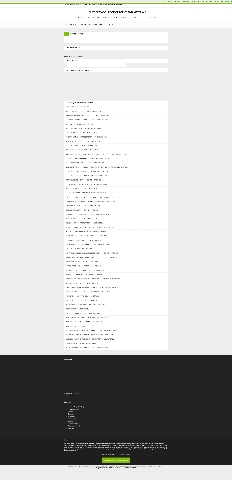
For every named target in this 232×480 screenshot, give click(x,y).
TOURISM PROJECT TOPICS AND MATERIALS (82, 343)
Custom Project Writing (76, 407)
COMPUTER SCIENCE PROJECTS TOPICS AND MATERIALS (86, 176)
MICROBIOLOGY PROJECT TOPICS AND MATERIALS (84, 274)
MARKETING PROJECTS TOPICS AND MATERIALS (83, 261)
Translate (79, 56)
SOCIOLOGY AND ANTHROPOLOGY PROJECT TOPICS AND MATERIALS (90, 335)
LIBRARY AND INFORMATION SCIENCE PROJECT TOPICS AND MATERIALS (92, 253)
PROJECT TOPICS (86, 18)
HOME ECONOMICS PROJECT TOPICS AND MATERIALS (85, 223)
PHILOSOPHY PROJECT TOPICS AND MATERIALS (83, 300)
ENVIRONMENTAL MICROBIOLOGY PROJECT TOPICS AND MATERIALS (90, 201)
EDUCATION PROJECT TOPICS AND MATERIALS (82, 188)
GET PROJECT (97, 18)
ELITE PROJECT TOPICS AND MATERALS (78, 466)
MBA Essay (72, 419)
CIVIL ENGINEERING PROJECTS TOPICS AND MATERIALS (86, 163)
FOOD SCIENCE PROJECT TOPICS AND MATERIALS (84, 206)
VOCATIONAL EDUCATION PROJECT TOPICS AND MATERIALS (87, 347)
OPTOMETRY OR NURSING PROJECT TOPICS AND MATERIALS (88, 292)
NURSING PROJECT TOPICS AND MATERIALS (82, 283)
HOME (77, 18)
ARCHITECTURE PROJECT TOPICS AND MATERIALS (84, 128)
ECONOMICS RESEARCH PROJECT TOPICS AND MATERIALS (87, 184)
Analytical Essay (73, 409)
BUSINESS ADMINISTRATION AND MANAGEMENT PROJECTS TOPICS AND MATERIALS (96, 154)
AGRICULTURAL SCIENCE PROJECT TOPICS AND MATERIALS (87, 120)
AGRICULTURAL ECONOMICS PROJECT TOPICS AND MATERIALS (88, 115)
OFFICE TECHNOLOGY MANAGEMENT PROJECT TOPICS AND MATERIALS (92, 287)
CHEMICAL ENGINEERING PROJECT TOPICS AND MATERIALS (87, 158)
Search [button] (164, 40)
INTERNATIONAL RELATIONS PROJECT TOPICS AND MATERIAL (88, 244)
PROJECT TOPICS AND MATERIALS (78, 309)
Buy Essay (71, 416)
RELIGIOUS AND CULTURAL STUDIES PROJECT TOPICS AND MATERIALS (91, 330)
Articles (70, 411)
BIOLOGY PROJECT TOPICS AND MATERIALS (81, 145)
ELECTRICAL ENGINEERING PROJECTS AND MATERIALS (86, 193)
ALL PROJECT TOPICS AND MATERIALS (79, 124)
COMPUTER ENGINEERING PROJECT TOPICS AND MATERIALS (88, 171)
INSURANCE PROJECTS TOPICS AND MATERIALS (83, 240)
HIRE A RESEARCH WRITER (111, 18)
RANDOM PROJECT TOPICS (75, 326)
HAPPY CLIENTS (125, 18)
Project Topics (73, 423)
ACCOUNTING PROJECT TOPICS (77, 107)
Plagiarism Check (74, 426)
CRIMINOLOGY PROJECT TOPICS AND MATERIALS (83, 180)
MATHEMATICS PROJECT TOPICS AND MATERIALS (83, 266)
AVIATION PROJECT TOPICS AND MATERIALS (81, 133)
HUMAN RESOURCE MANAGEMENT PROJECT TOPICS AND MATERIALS (91, 227)
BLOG (155, 18)
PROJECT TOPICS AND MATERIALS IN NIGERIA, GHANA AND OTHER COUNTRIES (116, 468)
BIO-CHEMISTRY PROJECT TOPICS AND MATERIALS (84, 141)
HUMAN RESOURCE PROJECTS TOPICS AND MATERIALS (86, 231)
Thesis (70, 421)
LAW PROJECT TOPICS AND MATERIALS (80, 249)
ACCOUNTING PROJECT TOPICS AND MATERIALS (83, 111)
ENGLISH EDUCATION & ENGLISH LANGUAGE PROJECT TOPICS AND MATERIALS (94, 197)
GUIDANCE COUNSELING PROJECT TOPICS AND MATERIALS (87, 214)
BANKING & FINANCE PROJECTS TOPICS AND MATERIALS (86, 137)
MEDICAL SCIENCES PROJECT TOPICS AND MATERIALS (85, 270)
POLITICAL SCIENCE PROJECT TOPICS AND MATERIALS (85, 304)
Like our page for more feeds (74, 393)
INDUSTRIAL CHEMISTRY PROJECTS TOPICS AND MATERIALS (88, 236)
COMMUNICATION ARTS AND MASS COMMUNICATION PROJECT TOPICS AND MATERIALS (97, 167)
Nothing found (76, 34)
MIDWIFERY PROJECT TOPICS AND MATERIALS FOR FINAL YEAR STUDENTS (93, 279)
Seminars (71, 414)
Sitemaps (71, 428)
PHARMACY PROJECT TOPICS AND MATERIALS (82, 296)
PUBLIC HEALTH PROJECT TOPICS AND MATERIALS (84, 322)
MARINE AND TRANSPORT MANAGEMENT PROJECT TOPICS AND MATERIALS (93, 257)
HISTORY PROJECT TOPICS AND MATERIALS (81, 219)
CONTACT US (147, 18)
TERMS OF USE (136, 18)
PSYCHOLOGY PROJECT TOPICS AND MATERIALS (83, 313)
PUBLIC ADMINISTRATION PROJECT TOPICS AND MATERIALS (87, 317)
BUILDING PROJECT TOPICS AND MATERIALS (82, 150)
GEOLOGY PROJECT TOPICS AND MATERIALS (82, 210)
